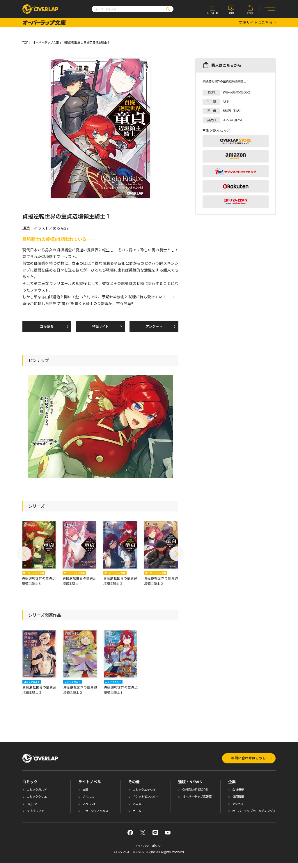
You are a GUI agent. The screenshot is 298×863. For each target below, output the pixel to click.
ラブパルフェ (35, 811)
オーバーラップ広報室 (197, 796)
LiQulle (31, 804)
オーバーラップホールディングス (254, 811)
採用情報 (238, 796)
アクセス (238, 804)
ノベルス (88, 796)
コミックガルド (36, 789)
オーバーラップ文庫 (46, 42)
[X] (143, 832)
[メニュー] (270, 9)
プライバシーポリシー (149, 846)
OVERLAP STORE (195, 789)
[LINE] (155, 832)
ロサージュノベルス (95, 811)
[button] (24, 553)
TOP (25, 42)
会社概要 (238, 789)
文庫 (85, 789)
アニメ (136, 804)
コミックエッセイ (144, 789)
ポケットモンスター (145, 796)
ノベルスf (88, 804)
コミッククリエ (36, 796)
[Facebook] (130, 832)
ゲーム (136, 811)
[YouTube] (168, 832)
